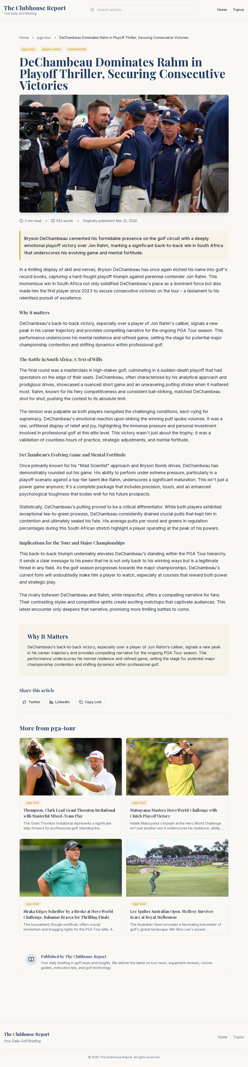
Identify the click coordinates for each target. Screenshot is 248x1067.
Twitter (34, 702)
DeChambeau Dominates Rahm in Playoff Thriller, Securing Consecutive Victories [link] (123, 37)
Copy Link (93, 702)
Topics (238, 10)
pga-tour (44, 37)
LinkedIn (62, 702)
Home (222, 10)
